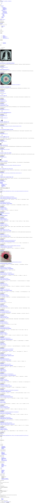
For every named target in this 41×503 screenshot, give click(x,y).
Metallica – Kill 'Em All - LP (4, 145)
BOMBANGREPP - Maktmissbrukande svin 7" (6, 339)
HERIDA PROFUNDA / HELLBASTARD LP (6, 418)
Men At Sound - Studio (4, 465)
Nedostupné (4, 43)
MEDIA (2, 10)
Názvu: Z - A (13, 435)
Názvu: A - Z (11, 435)
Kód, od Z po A (26, 435)
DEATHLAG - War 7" (3, 301)
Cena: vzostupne (17, 435)
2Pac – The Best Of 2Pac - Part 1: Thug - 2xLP (6, 168)
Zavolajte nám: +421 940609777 (5, 478)
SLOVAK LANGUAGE (4, 460)
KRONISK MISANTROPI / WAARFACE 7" (6, 263)
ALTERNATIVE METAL (4, 184)
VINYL (4, 37)
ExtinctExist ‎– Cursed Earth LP (4, 380)
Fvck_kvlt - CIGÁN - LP (3, 95)
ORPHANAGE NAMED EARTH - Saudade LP (6, 365)
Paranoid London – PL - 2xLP (4, 105)
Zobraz (1, 189)
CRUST (2, 186)
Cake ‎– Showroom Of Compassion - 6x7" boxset (6, 129)
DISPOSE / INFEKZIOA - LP (4, 219)
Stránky (1, 192)
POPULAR (4, 7)
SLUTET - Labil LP (3, 402)
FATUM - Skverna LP (3, 344)
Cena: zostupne (20, 435)
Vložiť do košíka (2, 72)
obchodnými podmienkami (6, 501)
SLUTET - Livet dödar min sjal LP (5, 407)
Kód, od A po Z (23, 435)
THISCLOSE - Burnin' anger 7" (4, 317)
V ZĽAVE (3, 17)
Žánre (1, 182)
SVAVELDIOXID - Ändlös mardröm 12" (5, 391)
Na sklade (4, 42)
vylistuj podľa (1, 434)
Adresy (2, 472)
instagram (2, 466)
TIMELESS (3, 448)
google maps (3, 464)
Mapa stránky (3, 457)
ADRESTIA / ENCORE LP (4, 429)
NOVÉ (2, 16)
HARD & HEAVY (5, 8)
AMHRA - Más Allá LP (3, 370)
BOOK (3, 15)
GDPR (2, 459)
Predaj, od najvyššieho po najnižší (3, 435)
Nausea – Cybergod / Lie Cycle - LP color (5, 230)
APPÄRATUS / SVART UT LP (4, 225)
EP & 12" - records (5, 11)
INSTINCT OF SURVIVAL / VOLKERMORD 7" (6, 268)
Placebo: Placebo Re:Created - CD (4, 69)
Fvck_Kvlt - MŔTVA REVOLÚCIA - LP (5, 112)
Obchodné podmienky (4, 458)
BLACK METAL (3, 185)
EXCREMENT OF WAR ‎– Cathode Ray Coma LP (7, 355)
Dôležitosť (8, 435)
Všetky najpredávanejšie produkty (3, 115)
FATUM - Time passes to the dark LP (5, 279)
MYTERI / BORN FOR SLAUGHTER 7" (5, 328)
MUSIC (4, 36)
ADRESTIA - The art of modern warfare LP (6, 290)
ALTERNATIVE (3, 446)
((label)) (1, 490)
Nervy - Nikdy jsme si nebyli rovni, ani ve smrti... (6, 350)
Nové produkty (3, 452)
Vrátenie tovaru (3, 470)
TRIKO (3, 14)
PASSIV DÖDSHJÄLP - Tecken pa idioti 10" (6, 203)
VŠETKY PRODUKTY (4, 454)
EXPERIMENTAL (5, 9)
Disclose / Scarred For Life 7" (4, 306)
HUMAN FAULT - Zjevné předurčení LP (5, 413)
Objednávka (1, 23)
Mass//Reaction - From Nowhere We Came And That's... (7, 241)
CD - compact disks (5, 12)
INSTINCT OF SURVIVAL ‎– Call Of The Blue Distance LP (8, 375)
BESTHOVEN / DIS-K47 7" (4, 215)
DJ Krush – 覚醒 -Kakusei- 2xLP (4, 136)
